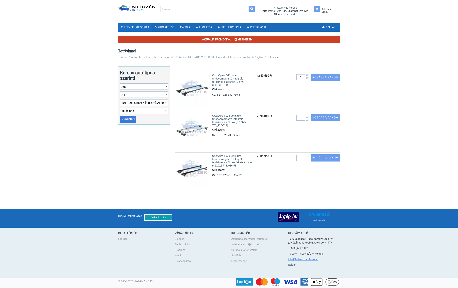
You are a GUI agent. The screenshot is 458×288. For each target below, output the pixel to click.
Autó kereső (165, 27)
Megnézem (244, 39)
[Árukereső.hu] (319, 215)
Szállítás (236, 255)
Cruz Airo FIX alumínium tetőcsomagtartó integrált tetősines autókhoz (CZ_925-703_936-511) (229, 120)
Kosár (178, 255)
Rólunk (292, 264)
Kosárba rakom (325, 77)
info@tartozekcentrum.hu (303, 259)
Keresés (128, 119)
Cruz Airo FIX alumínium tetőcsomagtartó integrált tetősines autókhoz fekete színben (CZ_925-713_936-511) (232, 160)
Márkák (185, 27)
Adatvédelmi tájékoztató (245, 244)
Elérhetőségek (239, 261)
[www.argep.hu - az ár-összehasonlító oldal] (288, 217)
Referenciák (258, 27)
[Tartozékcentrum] (137, 7)
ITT (329, 242)
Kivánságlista (183, 261)
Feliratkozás (158, 217)
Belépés (179, 238)
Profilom (180, 250)
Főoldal (122, 238)
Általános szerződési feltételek (249, 238)
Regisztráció (182, 244)
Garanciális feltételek (244, 250)
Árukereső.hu (319, 220)
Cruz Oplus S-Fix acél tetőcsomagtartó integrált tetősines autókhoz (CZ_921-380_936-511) (229, 80)
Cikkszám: (218, 89)
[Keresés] (252, 9)
